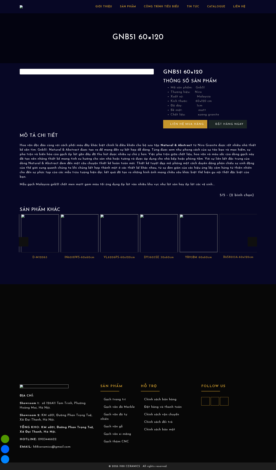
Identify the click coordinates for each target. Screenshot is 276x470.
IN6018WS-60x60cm (79, 257)
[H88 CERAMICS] (21, 6)
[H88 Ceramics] (5, 459)
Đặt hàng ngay (229, 124)
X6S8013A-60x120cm (237, 257)
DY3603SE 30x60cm (158, 257)
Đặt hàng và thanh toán (163, 407)
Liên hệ (239, 6)
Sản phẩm (128, 6)
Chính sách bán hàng (160, 399)
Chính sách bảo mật (159, 429)
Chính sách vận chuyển (161, 414)
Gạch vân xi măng (117, 434)
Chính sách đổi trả (158, 422)
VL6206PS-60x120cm (118, 257)
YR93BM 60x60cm (197, 257)
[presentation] (23, 241)
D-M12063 (39, 257)
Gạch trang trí (115, 399)
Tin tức (193, 6)
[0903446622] (5, 439)
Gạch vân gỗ (113, 426)
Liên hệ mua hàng (186, 124)
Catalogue (216, 6)
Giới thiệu (103, 6)
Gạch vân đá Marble (119, 407)
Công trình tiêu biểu (161, 6)
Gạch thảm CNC (116, 441)
